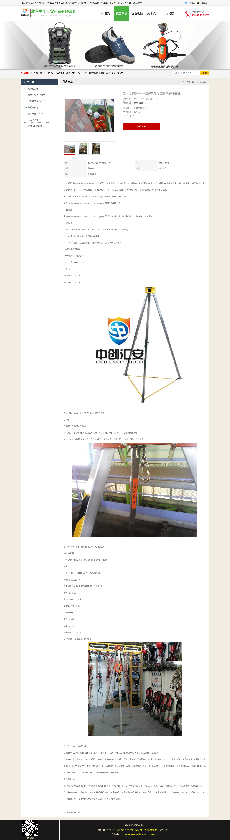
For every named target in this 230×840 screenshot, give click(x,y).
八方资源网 (126, 834)
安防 (136, 102)
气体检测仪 (33, 89)
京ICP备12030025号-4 (126, 830)
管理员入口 (143, 834)
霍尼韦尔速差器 (35, 114)
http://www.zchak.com (72, 812)
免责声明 (135, 834)
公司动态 (168, 13)
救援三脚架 (33, 107)
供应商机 (121, 13)
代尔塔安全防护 (35, 101)
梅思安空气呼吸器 (36, 95)
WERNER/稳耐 (35, 126)
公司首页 (106, 13)
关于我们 (152, 13)
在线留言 (141, 126)
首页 (194, 82)
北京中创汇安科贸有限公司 (146, 830)
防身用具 (143, 102)
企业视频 (137, 13)
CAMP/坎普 (33, 120)
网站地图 (152, 834)
